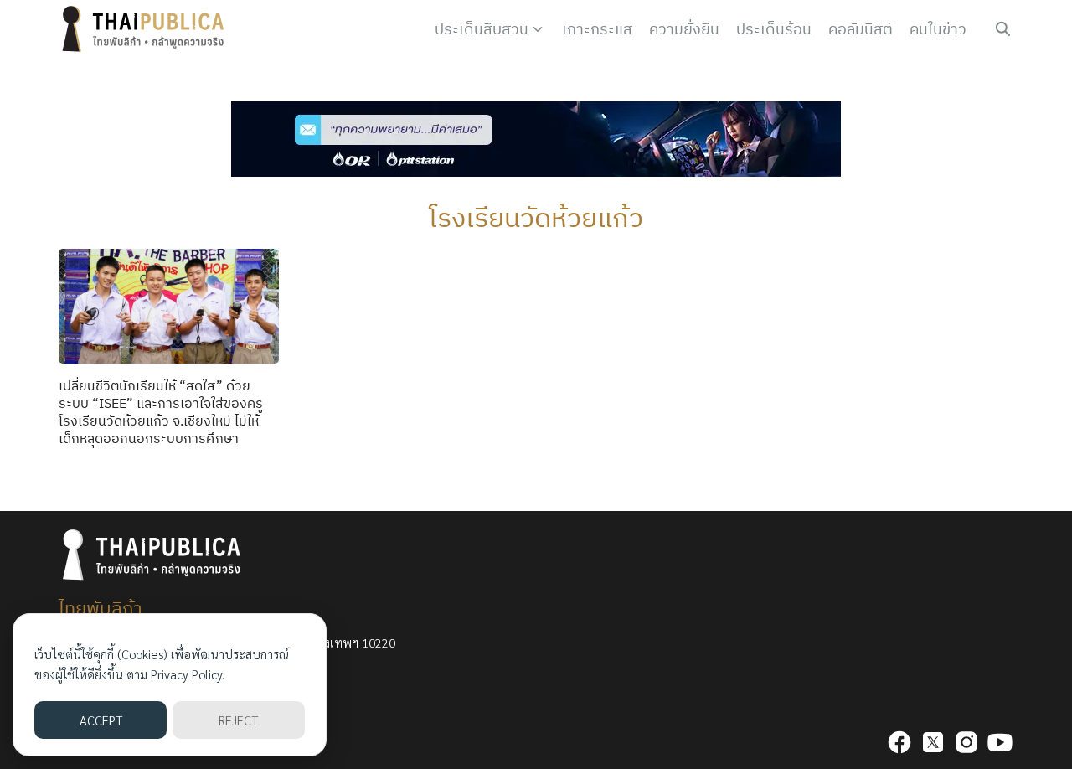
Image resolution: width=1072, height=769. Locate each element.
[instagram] (966, 742)
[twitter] (933, 742)
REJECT (238, 720)
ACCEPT (101, 720)
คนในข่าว (938, 29)
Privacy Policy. (188, 674)
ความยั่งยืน (684, 29)
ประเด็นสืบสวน (481, 29)
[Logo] (146, 29)
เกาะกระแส (597, 29)
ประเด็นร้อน (774, 29)
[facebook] (899, 742)
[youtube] (1000, 742)
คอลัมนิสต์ (860, 29)
